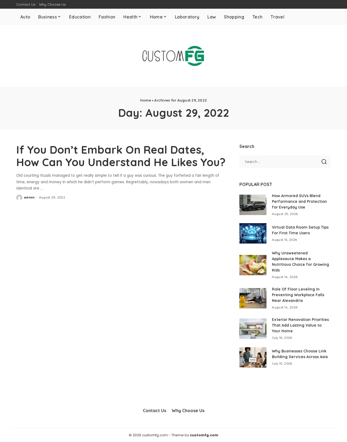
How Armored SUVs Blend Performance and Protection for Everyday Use (299, 201)
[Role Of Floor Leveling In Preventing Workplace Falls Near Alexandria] (252, 298)
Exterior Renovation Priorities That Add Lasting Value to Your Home (300, 325)
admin (29, 197)
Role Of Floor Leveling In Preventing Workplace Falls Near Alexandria (298, 295)
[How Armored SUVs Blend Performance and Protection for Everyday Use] (252, 205)
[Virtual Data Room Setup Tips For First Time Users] (252, 233)
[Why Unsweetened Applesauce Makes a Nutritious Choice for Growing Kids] (252, 265)
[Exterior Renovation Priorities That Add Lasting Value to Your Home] (252, 328)
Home (145, 100)
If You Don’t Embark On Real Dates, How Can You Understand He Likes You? (121, 156)
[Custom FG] (173, 56)
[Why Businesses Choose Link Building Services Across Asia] (252, 357)
